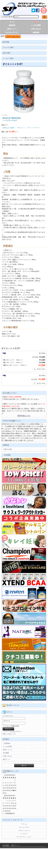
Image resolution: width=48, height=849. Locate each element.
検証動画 (36, 32)
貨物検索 (12, 25)
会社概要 (6, 753)
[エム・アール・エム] (24, 598)
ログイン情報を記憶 (12, 726)
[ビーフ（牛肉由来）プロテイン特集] (24, 611)
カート (24, 765)
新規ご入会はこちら (9, 734)
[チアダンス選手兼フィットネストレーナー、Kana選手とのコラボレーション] (24, 508)
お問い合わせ (36, 29)
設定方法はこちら (24, 416)
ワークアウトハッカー (24, 837)
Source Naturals (11, 118)
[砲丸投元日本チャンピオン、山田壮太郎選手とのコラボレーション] (24, 495)
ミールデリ (24, 834)
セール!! (36, 22)
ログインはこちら (13, 36)
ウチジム (24, 824)
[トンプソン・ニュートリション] (24, 650)
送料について (12, 29)
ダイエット (21, 128)
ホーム (12, 22)
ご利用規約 (6, 743)
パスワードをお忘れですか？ (12, 731)
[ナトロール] (24, 637)
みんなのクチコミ (12, 32)
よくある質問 (36, 25)
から (13, 132)
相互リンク (6, 759)
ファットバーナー (33, 128)
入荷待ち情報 (7, 449)
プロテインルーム (24, 830)
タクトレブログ (24, 827)
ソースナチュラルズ (9, 120)
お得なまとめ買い (8, 128)
